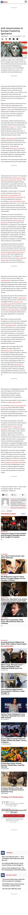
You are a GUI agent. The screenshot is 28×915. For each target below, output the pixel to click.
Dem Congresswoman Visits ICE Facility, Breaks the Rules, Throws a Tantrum (14, 740)
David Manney (4, 793)
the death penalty (11, 325)
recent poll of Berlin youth (17, 201)
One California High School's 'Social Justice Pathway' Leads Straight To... (12, 691)
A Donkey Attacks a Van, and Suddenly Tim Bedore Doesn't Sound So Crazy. (12, 790)
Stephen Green (5, 768)
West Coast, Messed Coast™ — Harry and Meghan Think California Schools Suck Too (13, 666)
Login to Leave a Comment (14, 815)
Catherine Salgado (6, 744)
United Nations (5, 280)
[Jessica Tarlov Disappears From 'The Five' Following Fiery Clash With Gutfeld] (14, 705)
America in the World (18, 148)
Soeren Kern (4, 36)
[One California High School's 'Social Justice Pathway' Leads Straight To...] (14, 680)
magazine (18, 364)
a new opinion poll (11, 138)
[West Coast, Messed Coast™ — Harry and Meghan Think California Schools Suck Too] (14, 656)
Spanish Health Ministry (13, 310)
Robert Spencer (5, 694)
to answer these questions (14, 402)
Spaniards (15, 460)
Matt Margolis (5, 719)
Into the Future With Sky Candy (11, 888)
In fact (9, 109)
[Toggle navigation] (25, 1)
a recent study (22, 298)
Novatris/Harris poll (7, 350)
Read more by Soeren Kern (18, 507)
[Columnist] (5, 501)
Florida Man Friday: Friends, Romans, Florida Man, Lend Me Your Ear (12, 765)
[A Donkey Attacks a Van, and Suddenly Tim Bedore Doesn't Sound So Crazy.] (14, 779)
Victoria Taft (4, 670)
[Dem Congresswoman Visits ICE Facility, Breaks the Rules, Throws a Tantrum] (14, 730)
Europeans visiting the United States (15, 462)
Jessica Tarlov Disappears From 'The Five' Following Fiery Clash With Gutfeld (13, 716)
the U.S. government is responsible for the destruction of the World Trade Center (12, 195)
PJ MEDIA (9, 511)
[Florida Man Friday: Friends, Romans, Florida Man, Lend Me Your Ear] (14, 754)
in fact (16, 92)
